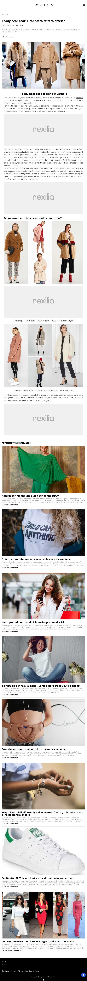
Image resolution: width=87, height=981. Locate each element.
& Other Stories (62, 390)
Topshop (18, 321)
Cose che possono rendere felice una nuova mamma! (34, 749)
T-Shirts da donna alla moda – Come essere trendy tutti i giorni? (41, 686)
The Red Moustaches (9, 950)
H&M (32, 321)
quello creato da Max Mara (31, 154)
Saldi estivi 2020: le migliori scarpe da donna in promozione (38, 878)
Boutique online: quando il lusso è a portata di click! (33, 622)
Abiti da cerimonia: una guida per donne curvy (30, 496)
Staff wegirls (7, 504)
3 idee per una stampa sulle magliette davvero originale (36, 559)
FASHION (5, 14)
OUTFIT (19, 950)
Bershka (17, 390)
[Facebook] (3, 962)
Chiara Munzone (8, 25)
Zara (32, 390)
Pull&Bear (62, 321)
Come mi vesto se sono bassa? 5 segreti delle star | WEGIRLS (38, 941)
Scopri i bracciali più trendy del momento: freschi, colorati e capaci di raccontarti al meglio (42, 813)
